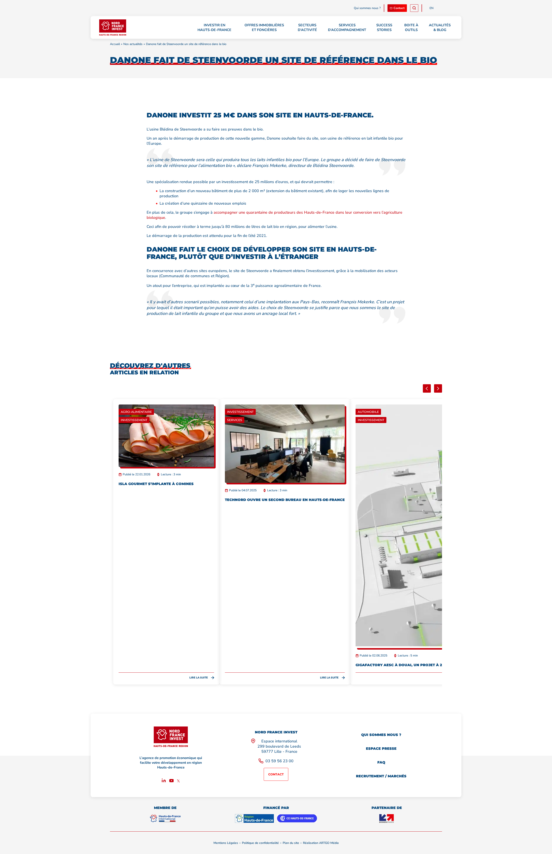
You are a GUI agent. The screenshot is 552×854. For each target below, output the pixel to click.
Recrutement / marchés (381, 776)
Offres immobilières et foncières (264, 27)
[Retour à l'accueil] (112, 27)
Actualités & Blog (440, 27)
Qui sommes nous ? (367, 8)
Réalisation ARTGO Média (321, 843)
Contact (399, 8)
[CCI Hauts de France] (297, 819)
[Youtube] (171, 781)
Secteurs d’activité (307, 27)
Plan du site (291, 843)
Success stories (384, 27)
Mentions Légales (225, 843)
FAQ (381, 762)
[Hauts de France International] (165, 818)
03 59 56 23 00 (279, 761)
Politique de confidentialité (260, 843)
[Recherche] (414, 8)
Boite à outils (411, 27)
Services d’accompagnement (347, 27)
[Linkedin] (164, 781)
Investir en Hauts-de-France (214, 27)
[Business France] (386, 818)
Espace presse (381, 749)
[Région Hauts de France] (254, 818)
